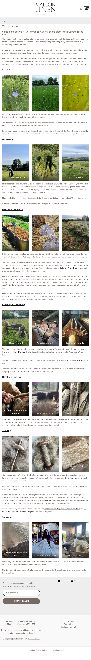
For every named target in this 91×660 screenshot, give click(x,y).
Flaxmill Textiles (19, 352)
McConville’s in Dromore (76, 360)
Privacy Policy (69, 624)
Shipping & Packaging (69, 621)
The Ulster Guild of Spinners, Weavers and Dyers (62, 509)
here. (82, 134)
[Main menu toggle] (4, 21)
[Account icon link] (81, 9)
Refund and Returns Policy (69, 627)
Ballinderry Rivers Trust (68, 268)
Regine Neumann (70, 478)
